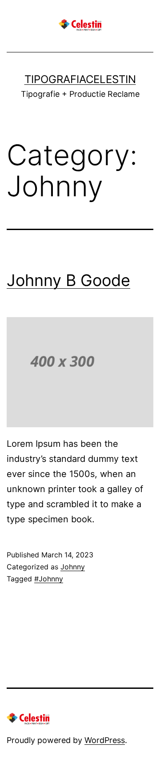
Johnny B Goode (68, 280)
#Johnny (48, 578)
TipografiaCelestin (80, 79)
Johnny (72, 566)
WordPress (104, 740)
